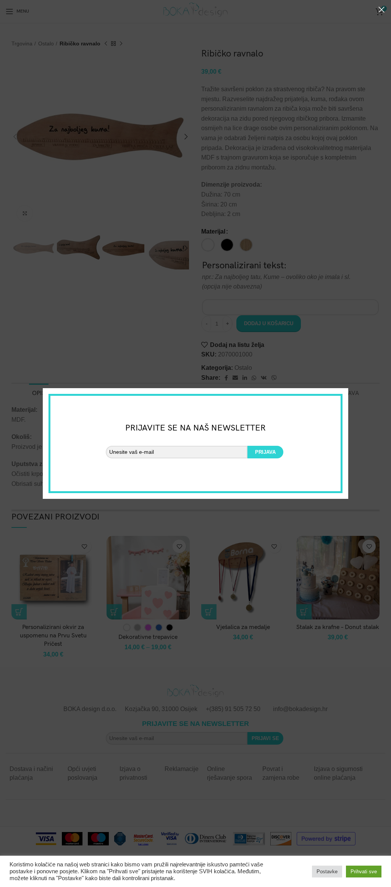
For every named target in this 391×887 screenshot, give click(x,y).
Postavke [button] (327, 871)
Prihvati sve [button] (364, 871)
